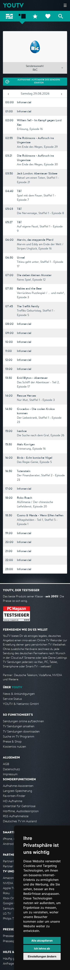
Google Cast (11, 903)
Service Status (12, 699)
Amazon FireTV (13, 878)
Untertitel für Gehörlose (19, 806)
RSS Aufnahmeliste (15, 816)
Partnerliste (10, 861)
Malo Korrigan (26, 444)
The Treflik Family (28, 306)
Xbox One (9, 898)
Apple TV (9, 888)
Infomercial (24, 102)
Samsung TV (11, 908)
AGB (6, 764)
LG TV (7, 913)
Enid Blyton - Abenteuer (32, 378)
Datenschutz (11, 769)
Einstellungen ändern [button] (42, 956)
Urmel (21, 257)
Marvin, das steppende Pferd (35, 240)
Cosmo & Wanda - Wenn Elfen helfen (40, 515)
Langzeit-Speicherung (17, 791)
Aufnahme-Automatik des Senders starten (39, 81)
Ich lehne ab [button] (42, 948)
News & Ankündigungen (19, 694)
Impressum (10, 774)
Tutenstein (23, 471)
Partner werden (13, 866)
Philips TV (9, 918)
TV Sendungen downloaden (21, 731)
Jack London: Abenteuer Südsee (37, 173)
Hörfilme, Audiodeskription (21, 811)
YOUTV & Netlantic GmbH (21, 704)
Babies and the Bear (29, 288)
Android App (11, 844)
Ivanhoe (22, 431)
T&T (19, 191)
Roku (6, 893)
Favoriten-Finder (14, 796)
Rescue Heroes (26, 396)
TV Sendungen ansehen (18, 726)
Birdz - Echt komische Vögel (34, 458)
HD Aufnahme (12, 801)
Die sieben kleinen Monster (34, 275)
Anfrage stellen (13, 963)
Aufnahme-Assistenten (18, 786)
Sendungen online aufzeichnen (23, 721)
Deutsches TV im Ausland (20, 821)
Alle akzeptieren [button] (42, 940)
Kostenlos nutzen (14, 747)
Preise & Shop (12, 741)
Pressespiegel (12, 941)
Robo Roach (24, 498)
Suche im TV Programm (18, 736)
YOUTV (13, 5)
